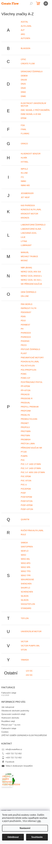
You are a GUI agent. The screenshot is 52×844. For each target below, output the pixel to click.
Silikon (24, 596)
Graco (24, 143)
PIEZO (24, 345)
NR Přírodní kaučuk (31, 284)
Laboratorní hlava (31, 229)
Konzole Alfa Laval (31, 209)
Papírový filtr (28, 308)
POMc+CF (25, 378)
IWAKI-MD (25, 185)
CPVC (23, 59)
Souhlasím (37, 837)
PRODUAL (25, 403)
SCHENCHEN (27, 592)
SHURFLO (25, 588)
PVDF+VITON (27, 509)
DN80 (23, 96)
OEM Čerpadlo (28, 292)
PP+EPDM (25, 386)
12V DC (29, 671)
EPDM (23, 118)
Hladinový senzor (30, 154)
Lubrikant (26, 245)
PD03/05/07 (26, 312)
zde (39, 821)
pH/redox (26, 333)
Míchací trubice (29, 256)
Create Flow (28, 63)
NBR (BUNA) (26, 267)
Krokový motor (29, 214)
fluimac (25, 133)
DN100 (24, 80)
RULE (23, 534)
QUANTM (25, 519)
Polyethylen (28, 366)
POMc (24, 374)
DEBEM (24, 76)
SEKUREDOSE (27, 579)
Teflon (25, 618)
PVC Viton (26, 480)
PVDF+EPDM (27, 505)
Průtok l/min (28, 443)
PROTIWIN (26, 431)
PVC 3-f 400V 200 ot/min (33, 472)
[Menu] (46, 3)
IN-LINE (24, 173)
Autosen (25, 38)
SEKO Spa (25, 567)
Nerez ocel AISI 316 (31, 272)
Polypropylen (28, 370)
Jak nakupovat (7, 707)
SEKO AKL (25, 559)
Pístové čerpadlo (30, 349)
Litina (24, 241)
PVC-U (24, 485)
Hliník (24, 158)
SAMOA (24, 542)
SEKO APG (26, 563)
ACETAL (24, 22)
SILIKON (24, 600)
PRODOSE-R (26, 398)
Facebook (10, 762)
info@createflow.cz (14, 749)
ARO (23, 34)
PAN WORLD (26, 304)
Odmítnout (13, 837)
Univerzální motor (31, 631)
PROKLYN (25, 415)
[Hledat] (31, 3)
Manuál (25, 252)
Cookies (4, 732)
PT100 (24, 452)
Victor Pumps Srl (30, 646)
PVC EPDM (26, 476)
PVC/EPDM (26, 489)
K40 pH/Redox (28, 205)
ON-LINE (25, 296)
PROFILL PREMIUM (30, 407)
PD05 (23, 316)
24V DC (29, 675)
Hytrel (24, 162)
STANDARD (26, 608)
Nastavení (25, 828)
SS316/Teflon (28, 604)
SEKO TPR (26, 575)
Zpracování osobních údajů (13, 714)
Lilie (23, 237)
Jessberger (27, 193)
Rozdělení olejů (8, 721)
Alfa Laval (26, 26)
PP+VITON (25, 390)
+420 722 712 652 (14, 753)
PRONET (25, 423)
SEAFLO (24, 551)
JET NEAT (25, 197)
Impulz (24, 169)
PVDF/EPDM (26, 497)
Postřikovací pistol (32, 382)
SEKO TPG (26, 571)
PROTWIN (25, 435)
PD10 (23, 320)
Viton (24, 650)
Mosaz (24, 260)
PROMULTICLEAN (29, 419)
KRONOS (25, 218)
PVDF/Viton (26, 501)
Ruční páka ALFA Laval (32, 530)
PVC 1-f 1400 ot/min (31, 464)
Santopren (27, 547)
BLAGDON (25, 48)
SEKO (23, 555)
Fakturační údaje (8, 693)
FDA (23, 125)
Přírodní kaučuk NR (31, 448)
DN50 (23, 92)
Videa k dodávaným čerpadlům (19, 766)
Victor (24, 641)
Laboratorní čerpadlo (33, 225)
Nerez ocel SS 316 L (31, 280)
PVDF (23, 493)
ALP (22, 30)
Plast (24, 353)
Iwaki (23, 181)
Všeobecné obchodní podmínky (15, 711)
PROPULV (25, 427)
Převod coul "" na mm (10, 725)
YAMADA (25, 660)
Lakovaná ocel (29, 233)
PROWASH (26, 439)
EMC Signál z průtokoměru (35, 110)
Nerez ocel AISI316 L (31, 276)
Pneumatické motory (32, 357)
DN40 (23, 88)
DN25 (23, 84)
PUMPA (24, 456)
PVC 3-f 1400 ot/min (31, 468)
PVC (23, 460)
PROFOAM (26, 411)
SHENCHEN (26, 584)
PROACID (25, 394)
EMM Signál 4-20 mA (31, 114)
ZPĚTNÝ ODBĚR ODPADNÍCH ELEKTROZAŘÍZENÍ (24, 735)
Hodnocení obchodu (10, 718)
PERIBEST (25, 325)
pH (22, 329)
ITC (22, 177)
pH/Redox (26, 337)
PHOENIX (25, 341)
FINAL (23, 129)
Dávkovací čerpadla (31, 71)
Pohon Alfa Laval (30, 361)
